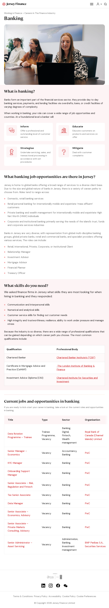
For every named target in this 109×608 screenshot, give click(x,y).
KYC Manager (15, 462)
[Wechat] (65, 586)
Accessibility (55, 596)
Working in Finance (13, 13)
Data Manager (15, 503)
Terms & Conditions (23, 596)
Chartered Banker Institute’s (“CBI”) (76, 357)
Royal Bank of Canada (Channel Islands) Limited (94, 435)
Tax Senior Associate (19, 495)
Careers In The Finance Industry (39, 13)
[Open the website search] (105, 4)
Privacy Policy (40, 596)
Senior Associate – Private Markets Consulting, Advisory (19, 527)
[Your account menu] (99, 4)
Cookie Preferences (86, 596)
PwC (87, 452)
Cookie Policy (69, 596)
